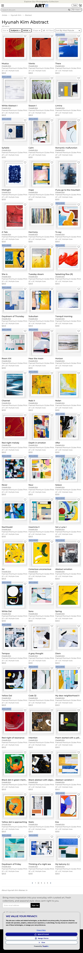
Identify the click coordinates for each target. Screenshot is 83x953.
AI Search (77, 9)
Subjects (14, 30)
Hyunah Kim (16, 15)
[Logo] (41, 5)
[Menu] (2, 5)
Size (4, 30)
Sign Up (35, 905)
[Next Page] (50, 883)
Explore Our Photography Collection (41, 2)
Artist (25, 30)
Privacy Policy (41, 930)
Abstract (28, 15)
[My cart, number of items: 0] (80, 5)
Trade (75, 5)
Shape (35, 30)
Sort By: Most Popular (65, 30)
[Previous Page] (32, 883)
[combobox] (34, 10)
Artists (4, 15)
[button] (41, 2)
